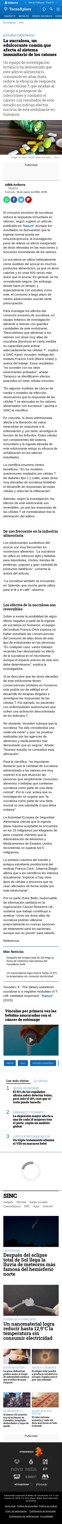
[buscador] (51, 9)
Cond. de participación (16, 1511)
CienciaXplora (12, 1206)
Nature (28, 226)
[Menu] (58, 9)
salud (9, 1063)
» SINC (20, 22)
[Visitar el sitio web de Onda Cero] (17, 1476)
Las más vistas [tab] (17, 1081)
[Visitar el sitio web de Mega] (31, 1469)
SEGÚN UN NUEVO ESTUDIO (42, 1412)
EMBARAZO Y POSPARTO (28, 1112)
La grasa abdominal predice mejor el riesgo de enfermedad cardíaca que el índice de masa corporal (16, 1377)
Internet (48, 1206)
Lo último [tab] (41, 1081)
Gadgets (9, 16)
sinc (22, 1063)
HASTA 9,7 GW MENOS (44, 1367)
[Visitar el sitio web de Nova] (17, 1469)
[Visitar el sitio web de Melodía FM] (45, 1476)
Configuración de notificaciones (24, 1516)
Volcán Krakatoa (36, 2)
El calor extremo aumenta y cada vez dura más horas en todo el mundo (44, 1421)
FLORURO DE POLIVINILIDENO (19, 1319)
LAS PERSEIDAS (11, 1250)
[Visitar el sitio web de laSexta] (31, 1461)
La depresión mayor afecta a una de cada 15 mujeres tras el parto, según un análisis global (33, 1121)
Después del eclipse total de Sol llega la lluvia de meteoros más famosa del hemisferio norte (30, 961)
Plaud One (51, 2)
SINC (10, 1196)
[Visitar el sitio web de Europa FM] (31, 1476)
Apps (36, 1206)
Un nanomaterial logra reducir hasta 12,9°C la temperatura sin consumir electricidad (28, 1331)
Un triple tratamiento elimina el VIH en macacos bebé (33, 1141)
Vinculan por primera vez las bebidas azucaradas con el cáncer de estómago (30, 1015)
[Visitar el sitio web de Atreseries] (45, 1469)
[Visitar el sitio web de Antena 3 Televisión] (17, 1461)
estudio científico (43, 1063)
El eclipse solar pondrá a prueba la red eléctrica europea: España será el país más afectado (44, 1375)
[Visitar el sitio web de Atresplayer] (24, 1484)
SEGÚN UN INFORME (26, 1088)
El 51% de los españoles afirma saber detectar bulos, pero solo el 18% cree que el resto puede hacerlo (33, 1097)
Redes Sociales (42, 16)
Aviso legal (10, 1506)
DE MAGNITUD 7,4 (13, 1411)
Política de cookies (48, 1506)
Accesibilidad (46, 1516)
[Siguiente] (56, 2)
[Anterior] (25, 2)
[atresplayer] (44, 9)
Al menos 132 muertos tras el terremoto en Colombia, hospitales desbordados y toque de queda (16, 1420)
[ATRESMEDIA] (31, 1452)
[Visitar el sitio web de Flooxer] (42, 1484)
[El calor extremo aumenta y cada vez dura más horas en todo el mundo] (45, 1400)
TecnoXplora (9, 22)
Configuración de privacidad (42, 1511)
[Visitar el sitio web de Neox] (45, 1461)
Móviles (24, 16)
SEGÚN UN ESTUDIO (14, 1367)
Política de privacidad (27, 1506)
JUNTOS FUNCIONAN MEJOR (31, 1136)
